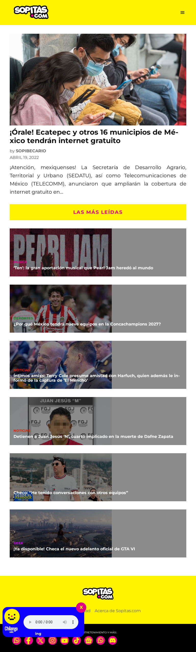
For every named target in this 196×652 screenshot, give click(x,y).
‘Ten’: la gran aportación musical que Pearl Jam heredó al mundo (83, 267)
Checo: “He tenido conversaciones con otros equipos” (71, 492)
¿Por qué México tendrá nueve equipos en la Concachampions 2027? (87, 324)
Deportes (23, 318)
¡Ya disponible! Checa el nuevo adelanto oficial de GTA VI (74, 548)
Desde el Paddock (32, 487)
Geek (18, 543)
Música (20, 262)
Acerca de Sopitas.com (118, 610)
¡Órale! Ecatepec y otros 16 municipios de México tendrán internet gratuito (94, 136)
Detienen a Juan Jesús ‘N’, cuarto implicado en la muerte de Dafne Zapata (93, 436)
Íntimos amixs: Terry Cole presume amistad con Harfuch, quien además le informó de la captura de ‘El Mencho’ (97, 378)
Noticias (22, 370)
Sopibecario (31, 150)
